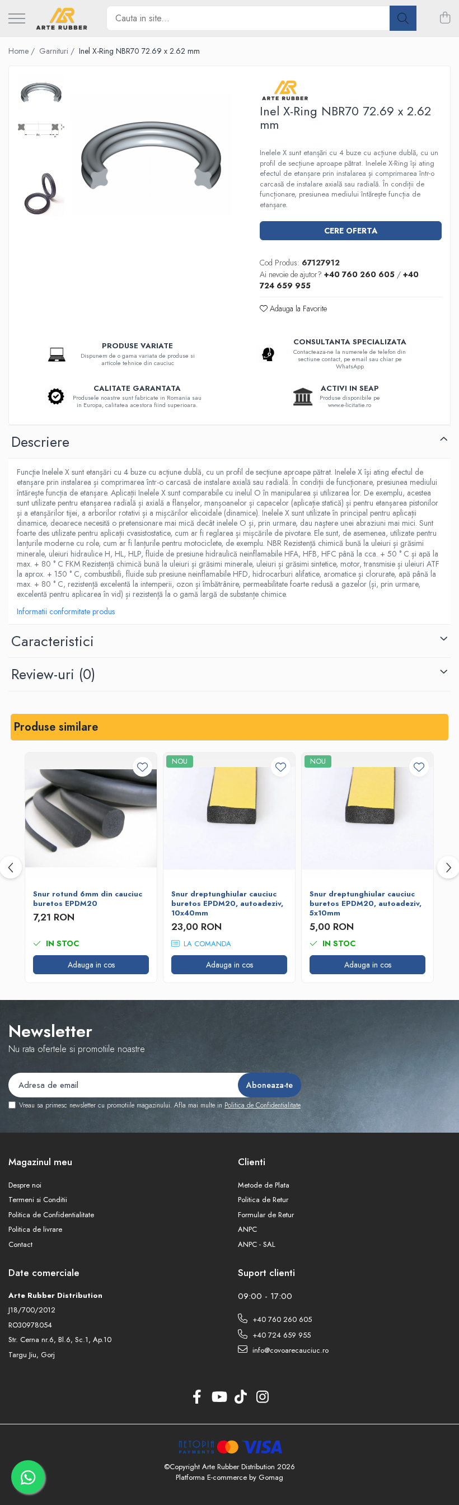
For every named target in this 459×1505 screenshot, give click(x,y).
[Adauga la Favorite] (142, 767)
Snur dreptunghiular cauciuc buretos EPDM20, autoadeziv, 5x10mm (365, 904)
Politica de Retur (263, 1200)
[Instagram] (262, 1397)
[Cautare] (403, 18)
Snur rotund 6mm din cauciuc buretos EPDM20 (87, 899)
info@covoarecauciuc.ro (289, 1350)
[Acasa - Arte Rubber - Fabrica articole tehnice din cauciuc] (62, 18)
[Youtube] (218, 1397)
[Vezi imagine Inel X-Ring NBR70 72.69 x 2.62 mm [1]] (41, 131)
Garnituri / (58, 51)
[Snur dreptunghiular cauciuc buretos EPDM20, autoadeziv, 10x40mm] (229, 818)
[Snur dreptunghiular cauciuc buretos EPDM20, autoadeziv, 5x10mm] (367, 818)
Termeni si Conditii (37, 1200)
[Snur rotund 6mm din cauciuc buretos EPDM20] (91, 818)
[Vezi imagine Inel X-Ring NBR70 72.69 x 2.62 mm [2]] (41, 193)
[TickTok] (240, 1397)
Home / (22, 51)
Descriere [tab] (40, 441)
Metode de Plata (263, 1185)
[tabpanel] (151, 155)
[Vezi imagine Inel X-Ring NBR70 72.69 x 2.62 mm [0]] (41, 92)
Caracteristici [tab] (52, 641)
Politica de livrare (35, 1229)
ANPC (247, 1229)
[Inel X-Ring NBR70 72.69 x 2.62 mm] (151, 155)
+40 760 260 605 (281, 1319)
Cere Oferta (350, 230)
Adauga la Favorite (297, 308)
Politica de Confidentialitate (262, 1105)
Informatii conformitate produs (66, 611)
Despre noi (24, 1185)
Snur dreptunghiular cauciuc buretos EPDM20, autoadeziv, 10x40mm (227, 904)
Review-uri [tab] (53, 674)
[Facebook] (197, 1397)
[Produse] (17, 19)
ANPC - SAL (256, 1245)
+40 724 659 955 (280, 1335)
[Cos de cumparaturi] (445, 18)
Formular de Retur (266, 1215)
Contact (20, 1245)
